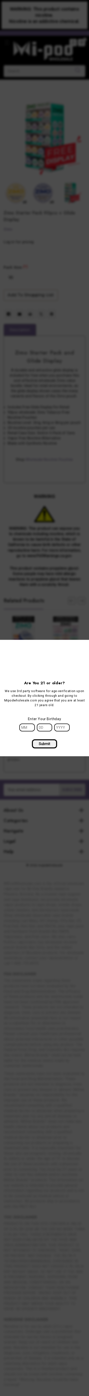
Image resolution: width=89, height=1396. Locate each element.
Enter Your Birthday (44, 719)
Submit (44, 744)
